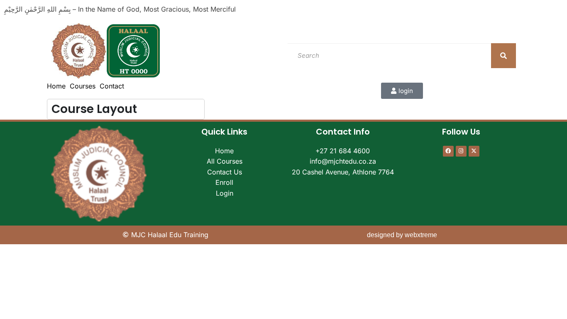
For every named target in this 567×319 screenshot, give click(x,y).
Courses (82, 86)
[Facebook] (448, 151)
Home (56, 86)
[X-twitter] (474, 151)
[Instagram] (461, 151)
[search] (503, 55)
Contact (112, 86)
